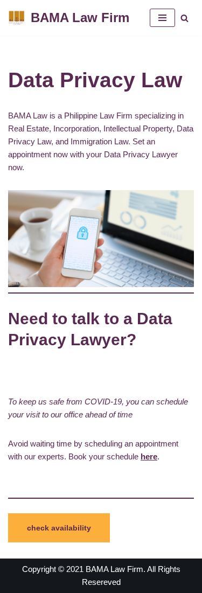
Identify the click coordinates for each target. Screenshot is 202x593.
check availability (59, 528)
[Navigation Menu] (162, 18)
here (149, 456)
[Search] (184, 18)
